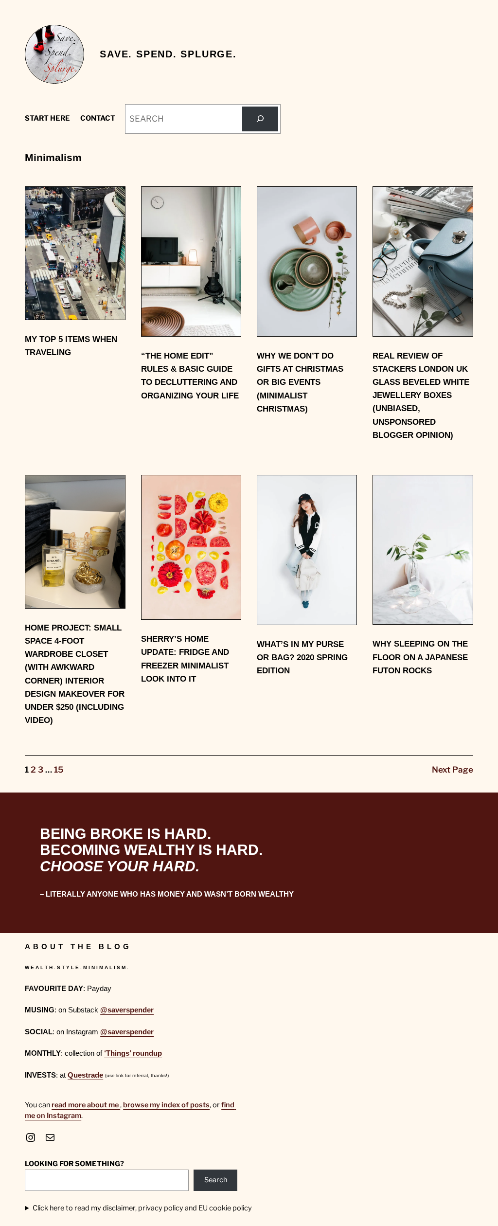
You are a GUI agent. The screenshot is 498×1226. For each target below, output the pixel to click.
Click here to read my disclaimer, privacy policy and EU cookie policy (142, 1208)
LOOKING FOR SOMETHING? (74, 1163)
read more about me (86, 1104)
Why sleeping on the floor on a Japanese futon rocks (420, 657)
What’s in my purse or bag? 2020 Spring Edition (302, 657)
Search (215, 1179)
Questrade (85, 1075)
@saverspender (127, 1010)
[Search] (260, 119)
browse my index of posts (166, 1104)
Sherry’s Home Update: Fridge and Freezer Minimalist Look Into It (185, 659)
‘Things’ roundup (133, 1053)
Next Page (452, 770)
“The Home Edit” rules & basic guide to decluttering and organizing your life (190, 375)
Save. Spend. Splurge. (168, 54)
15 (58, 770)
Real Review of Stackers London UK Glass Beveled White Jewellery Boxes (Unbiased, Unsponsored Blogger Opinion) (421, 395)
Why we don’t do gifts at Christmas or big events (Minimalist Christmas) (300, 382)
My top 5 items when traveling (71, 346)
